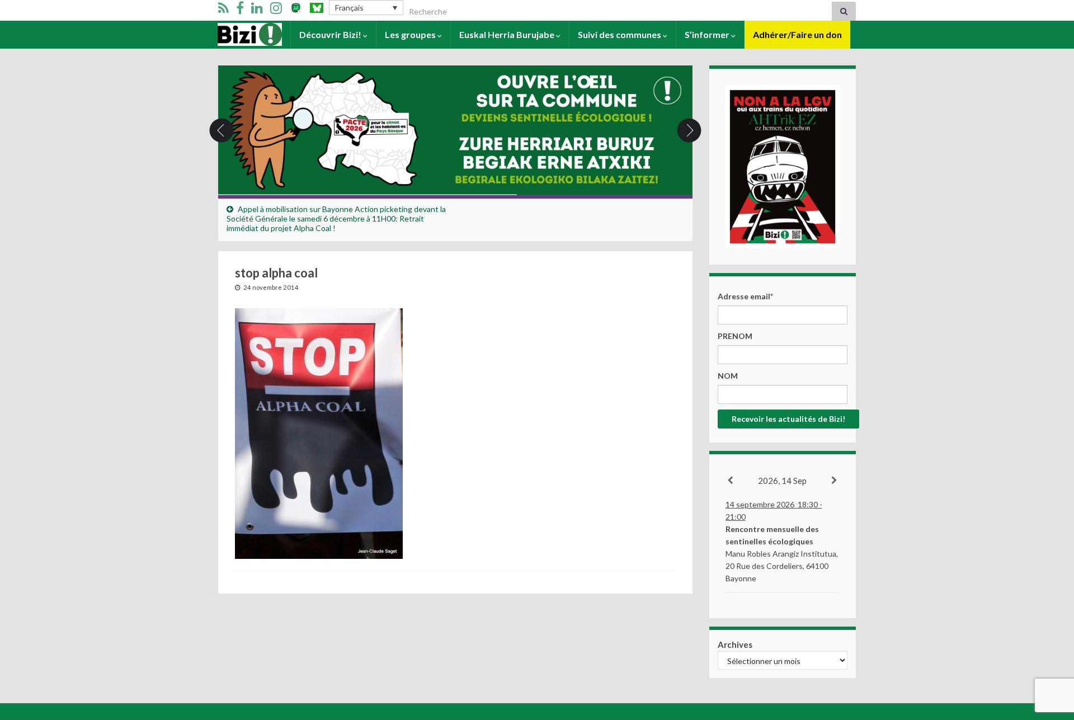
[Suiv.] (835, 480)
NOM (728, 375)
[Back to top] (1049, 653)
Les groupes (411, 34)
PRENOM (735, 336)
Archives (735, 644)
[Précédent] (731, 480)
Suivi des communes (620, 34)
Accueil (233, 34)
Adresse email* (745, 296)
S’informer (708, 34)
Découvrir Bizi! (331, 34)
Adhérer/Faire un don (797, 34)
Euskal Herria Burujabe (507, 34)
